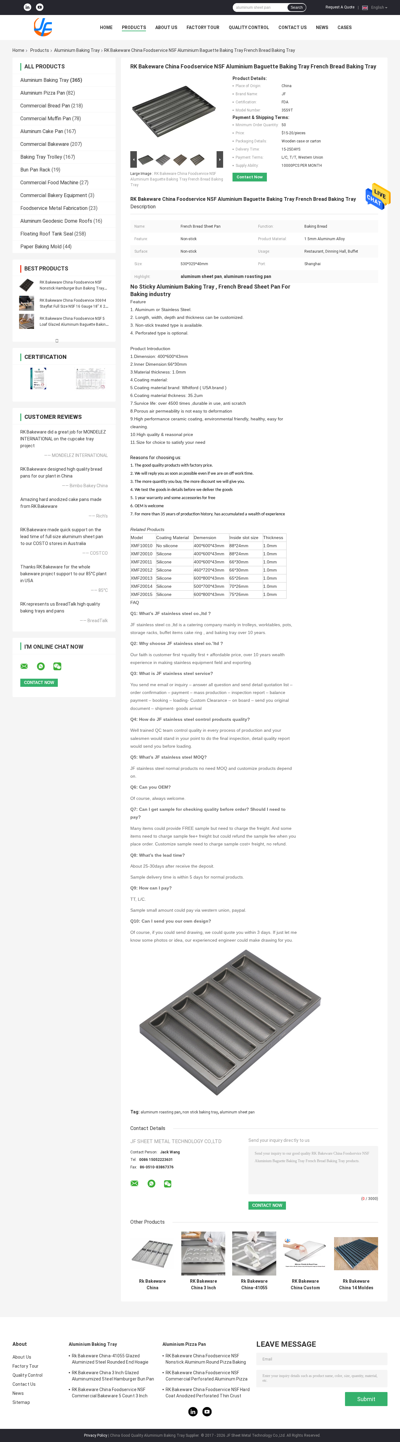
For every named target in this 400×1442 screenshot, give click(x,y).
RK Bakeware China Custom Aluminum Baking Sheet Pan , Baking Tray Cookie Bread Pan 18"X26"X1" (305, 1285)
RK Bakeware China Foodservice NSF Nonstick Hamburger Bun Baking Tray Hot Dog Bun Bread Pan (72, 288)
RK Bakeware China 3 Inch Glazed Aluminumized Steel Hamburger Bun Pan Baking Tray (203, 1285)
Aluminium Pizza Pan (42, 93)
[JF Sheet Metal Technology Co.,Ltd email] (28, 666)
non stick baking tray (200, 1112)
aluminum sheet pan (237, 1112)
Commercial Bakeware (44, 144)
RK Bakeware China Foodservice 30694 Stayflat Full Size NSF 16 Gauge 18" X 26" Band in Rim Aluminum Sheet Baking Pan (75, 306)
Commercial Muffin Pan (45, 118)
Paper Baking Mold (41, 247)
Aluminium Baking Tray (77, 50)
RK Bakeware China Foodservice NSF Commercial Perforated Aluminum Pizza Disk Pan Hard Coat (207, 1376)
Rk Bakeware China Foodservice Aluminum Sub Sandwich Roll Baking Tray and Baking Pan (152, 1285)
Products (134, 27)
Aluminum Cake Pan (41, 131)
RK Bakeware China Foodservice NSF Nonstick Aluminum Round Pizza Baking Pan (206, 1359)
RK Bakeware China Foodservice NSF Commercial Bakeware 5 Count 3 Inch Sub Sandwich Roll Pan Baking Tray (110, 1393)
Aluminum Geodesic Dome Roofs (56, 221)
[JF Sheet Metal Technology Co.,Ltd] (46, 27)
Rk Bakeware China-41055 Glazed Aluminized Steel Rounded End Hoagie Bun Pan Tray (254, 1285)
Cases (345, 27)
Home (106, 27)
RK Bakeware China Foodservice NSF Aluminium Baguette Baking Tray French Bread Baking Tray (176, 179)
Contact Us (292, 27)
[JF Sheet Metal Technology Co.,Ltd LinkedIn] (27, 7)
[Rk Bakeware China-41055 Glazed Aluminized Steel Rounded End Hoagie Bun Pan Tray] (254, 1253)
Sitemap (21, 1402)
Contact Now (250, 177)
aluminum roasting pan (161, 1112)
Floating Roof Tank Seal (46, 234)
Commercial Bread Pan (45, 106)
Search (297, 7)
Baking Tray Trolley (41, 157)
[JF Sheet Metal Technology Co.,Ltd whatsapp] (44, 666)
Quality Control (249, 27)
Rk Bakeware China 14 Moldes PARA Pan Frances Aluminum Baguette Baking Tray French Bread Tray (356, 1285)
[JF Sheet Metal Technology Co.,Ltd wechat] (61, 666)
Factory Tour (203, 27)
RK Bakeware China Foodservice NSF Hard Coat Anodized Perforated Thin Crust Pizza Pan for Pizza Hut (208, 1393)
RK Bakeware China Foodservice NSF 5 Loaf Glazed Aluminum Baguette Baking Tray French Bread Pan (74, 324)
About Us (166, 27)
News (322, 27)
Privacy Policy (95, 1435)
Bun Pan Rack (35, 170)
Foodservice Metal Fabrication (54, 208)
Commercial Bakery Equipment (53, 195)
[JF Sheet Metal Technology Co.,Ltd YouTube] (39, 7)
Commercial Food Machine (49, 183)
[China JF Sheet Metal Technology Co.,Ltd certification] (38, 379)
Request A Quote (340, 7)
